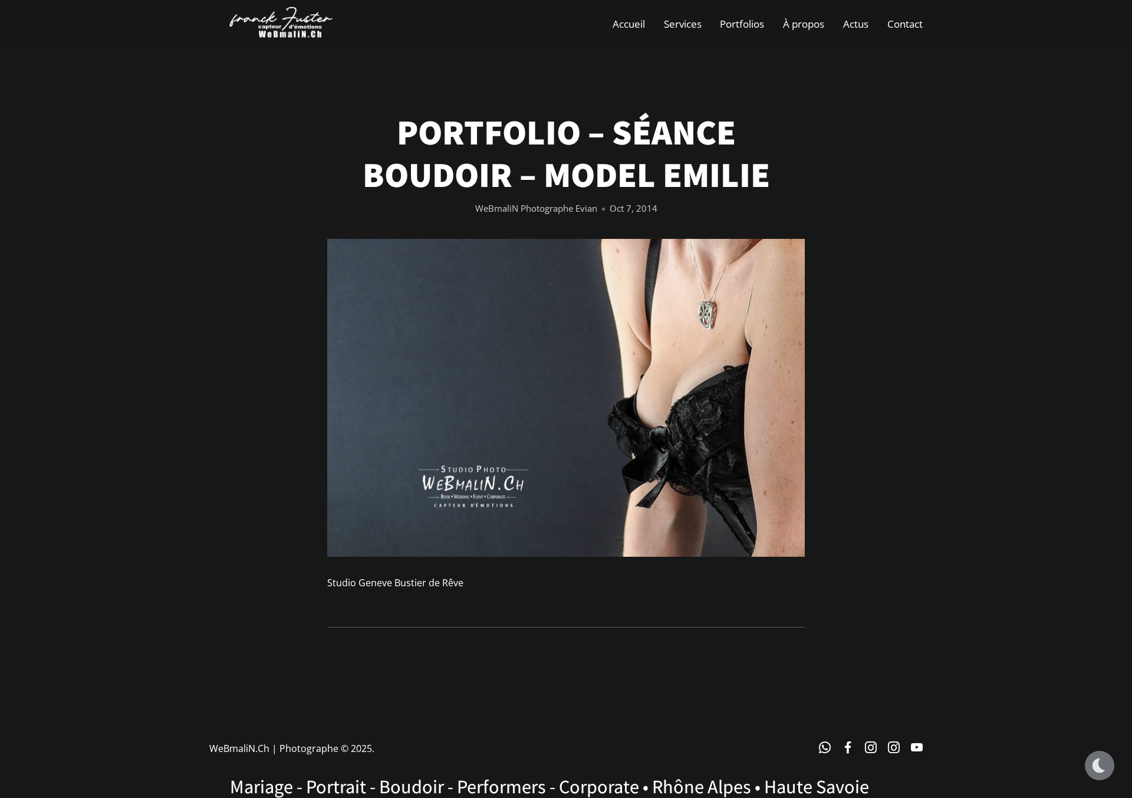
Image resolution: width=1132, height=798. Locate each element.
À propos (803, 23)
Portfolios (742, 23)
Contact (905, 23)
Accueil (629, 23)
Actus (855, 23)
